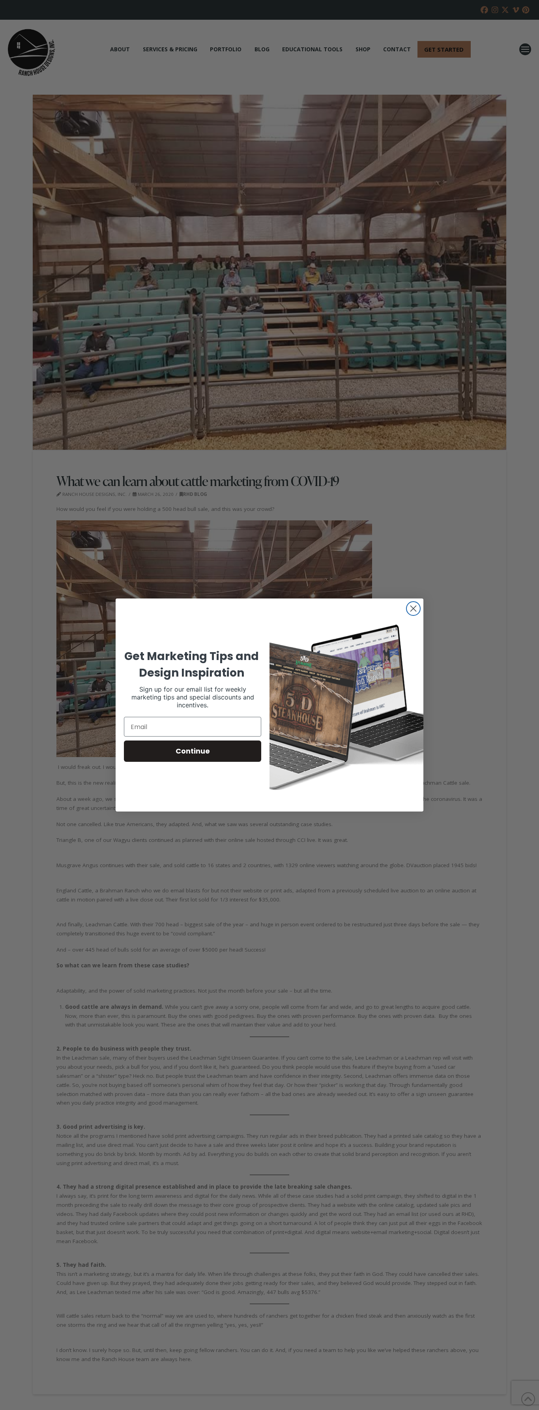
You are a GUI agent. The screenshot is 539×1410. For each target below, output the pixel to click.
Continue (193, 751)
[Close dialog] (413, 608)
